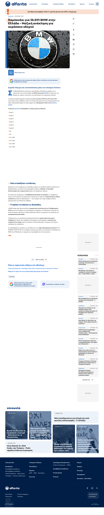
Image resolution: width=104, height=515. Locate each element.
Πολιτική (55, 477)
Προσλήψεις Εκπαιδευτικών (61, 462)
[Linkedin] (73, 39)
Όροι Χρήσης (8, 494)
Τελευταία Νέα (33, 4)
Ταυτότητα (20, 496)
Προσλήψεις (41, 473)
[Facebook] (73, 29)
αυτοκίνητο (11, 276)
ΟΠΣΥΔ (69, 465)
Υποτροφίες (8, 476)
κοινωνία (13, 408)
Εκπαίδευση (45, 4)
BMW (46, 93)
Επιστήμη (80, 470)
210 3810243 (92, 496)
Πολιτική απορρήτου (22, 494)
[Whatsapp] (73, 49)
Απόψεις (79, 466)
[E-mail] (73, 54)
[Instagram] (92, 488)
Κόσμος (79, 462)
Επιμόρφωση (81, 474)
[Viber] (73, 44)
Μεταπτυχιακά (57, 473)
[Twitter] (73, 34)
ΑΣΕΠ (30, 473)
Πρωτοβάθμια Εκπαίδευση (12, 469)
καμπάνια (17, 108)
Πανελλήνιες (71, 4)
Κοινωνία (91, 4)
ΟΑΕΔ (35, 473)
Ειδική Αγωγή (20, 473)
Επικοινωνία (8, 496)
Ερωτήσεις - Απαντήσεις (84, 478)
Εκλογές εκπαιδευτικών (19, 476)
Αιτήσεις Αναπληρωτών (59, 465)
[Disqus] (40, 311)
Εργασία (82, 4)
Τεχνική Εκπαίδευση (10, 473)
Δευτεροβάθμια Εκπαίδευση (12, 471)
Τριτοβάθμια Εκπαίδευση (60, 469)
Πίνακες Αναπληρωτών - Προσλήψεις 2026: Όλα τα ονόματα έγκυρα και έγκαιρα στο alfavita (33, 268)
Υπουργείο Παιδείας (58, 4)
